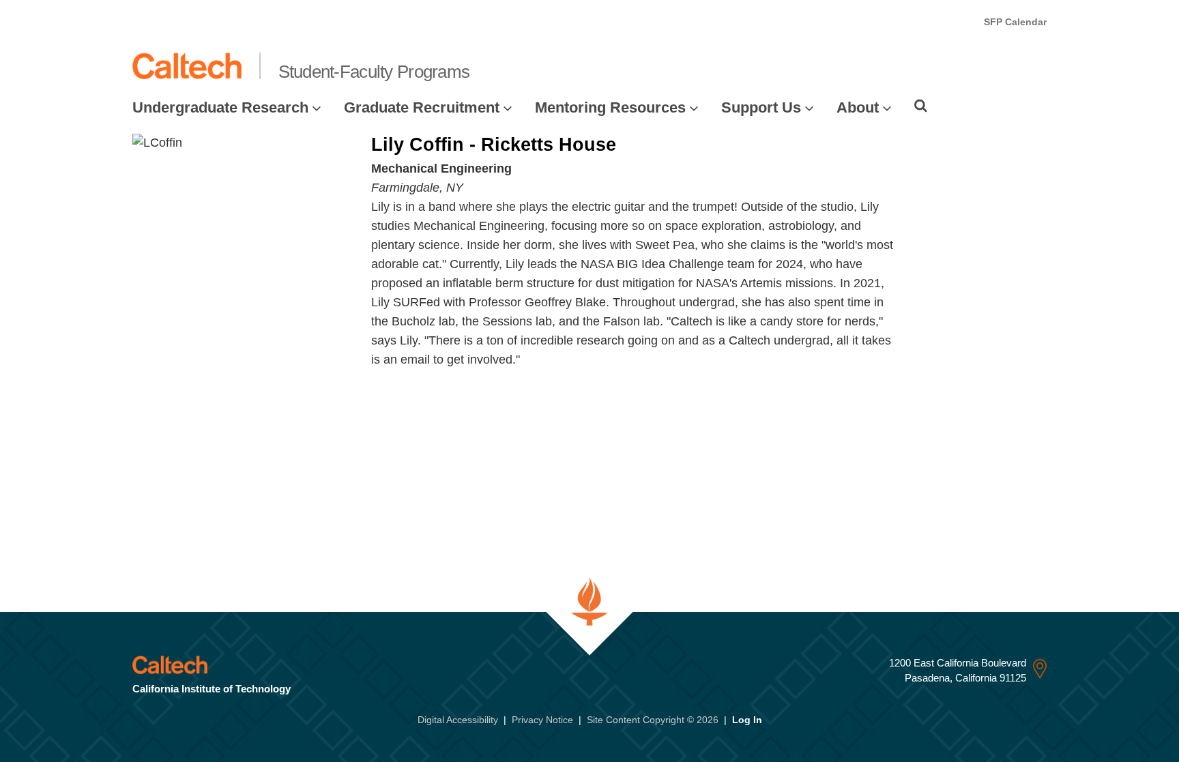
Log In (747, 719)
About (857, 107)
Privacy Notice (542, 719)
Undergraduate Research (220, 107)
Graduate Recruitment (421, 107)
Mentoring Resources (610, 107)
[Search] (920, 106)
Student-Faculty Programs (374, 71)
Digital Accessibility (458, 719)
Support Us (761, 107)
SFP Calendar (1015, 21)
